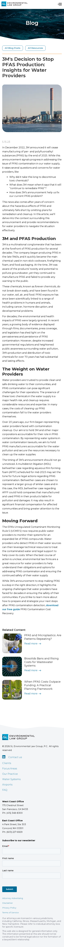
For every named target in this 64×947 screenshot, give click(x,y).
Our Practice (10, 773)
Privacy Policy (9, 908)
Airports (7, 784)
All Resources (35, 48)
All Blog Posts (12, 48)
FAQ (4, 790)
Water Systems (11, 779)
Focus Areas (9, 768)
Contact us (15, 757)
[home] (14, 3)
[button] (60, 3)
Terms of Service (10, 912)
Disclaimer (7, 903)
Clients (6, 763)
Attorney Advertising (12, 898)
